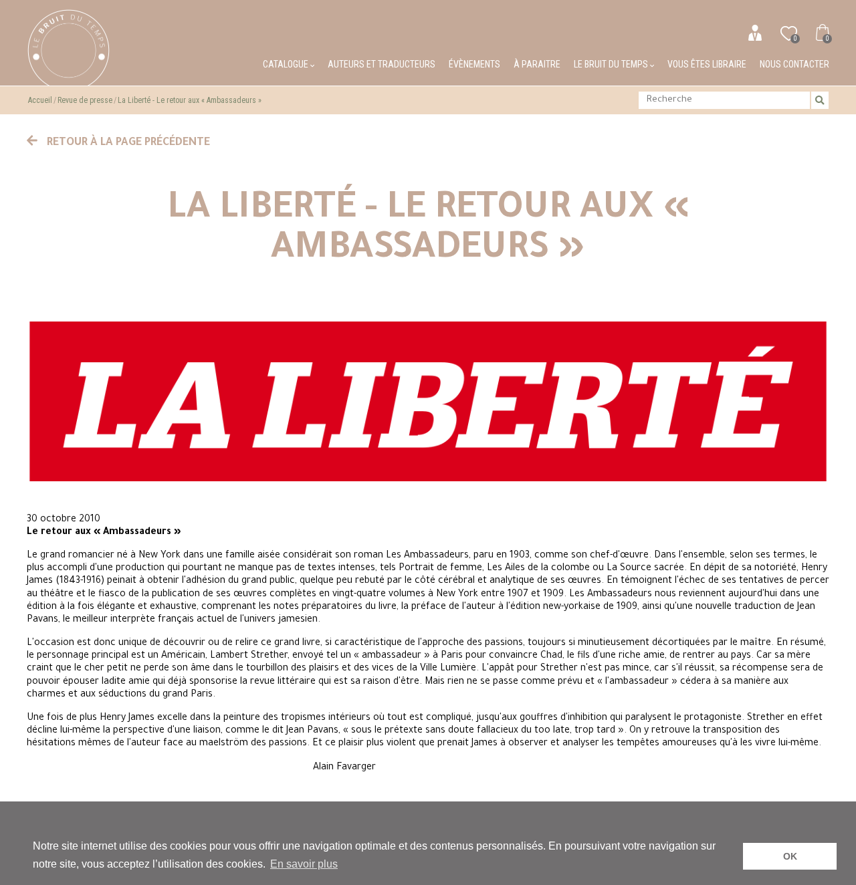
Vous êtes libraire (706, 64)
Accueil (40, 100)
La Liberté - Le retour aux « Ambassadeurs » (189, 100)
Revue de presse (85, 100)
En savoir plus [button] (304, 864)
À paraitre (537, 64)
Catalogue (286, 64)
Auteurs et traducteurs (381, 64)
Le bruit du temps (612, 64)
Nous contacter (794, 64)
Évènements (474, 64)
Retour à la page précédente (127, 143)
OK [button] (790, 856)
